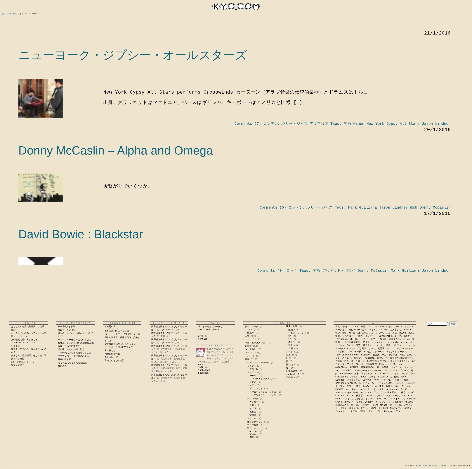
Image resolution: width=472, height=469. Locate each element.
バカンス (399, 383)
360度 (407, 336)
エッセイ (249, 339)
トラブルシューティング (398, 352)
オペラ (252, 408)
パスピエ (347, 399)
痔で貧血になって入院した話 (72, 363)
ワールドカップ (401, 326)
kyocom (236, 6)
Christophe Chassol (347, 377)
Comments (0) (273, 207)
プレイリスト (346, 386)
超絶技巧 (364, 405)
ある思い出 (110, 326)
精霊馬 (381, 348)
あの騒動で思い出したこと (24, 340)
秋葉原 (359, 395)
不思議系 (407, 408)
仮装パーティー (367, 411)
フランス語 (384, 333)
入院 (394, 333)
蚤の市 (404, 389)
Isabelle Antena (403, 402)
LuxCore (367, 386)
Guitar (253, 431)
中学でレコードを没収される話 (73, 356)
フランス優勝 (385, 383)
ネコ (370, 326)
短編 (290, 330)
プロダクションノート (388, 395)
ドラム (372, 330)
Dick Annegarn (391, 408)
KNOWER (339, 389)
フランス (249, 352)
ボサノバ (251, 418)
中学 (337, 333)
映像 (355, 392)
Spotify (383, 330)
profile (202, 336)
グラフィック (251, 326)
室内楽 (252, 415)
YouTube (353, 326)
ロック (291, 271)
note (200, 364)
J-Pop (252, 375)
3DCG (249, 329)
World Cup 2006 (358, 333)
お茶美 (385, 367)
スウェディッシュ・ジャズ (262, 392)
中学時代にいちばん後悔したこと (74, 353)
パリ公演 (117, 331)
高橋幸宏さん (342, 405)
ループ (397, 336)
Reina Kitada (379, 405)
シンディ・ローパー (376, 399)
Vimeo (404, 342)
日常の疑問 (291, 371)
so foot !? (292, 374)
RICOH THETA (406, 333)
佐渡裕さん (394, 339)
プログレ (253, 369)
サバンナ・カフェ (368, 339)
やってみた (250, 349)
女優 (290, 348)
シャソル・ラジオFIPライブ (120, 347)
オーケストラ (358, 361)
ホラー (291, 342)
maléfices (341, 367)
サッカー (379, 326)
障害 (360, 336)
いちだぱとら (349, 336)
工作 (412, 373)
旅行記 (289, 364)
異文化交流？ (17, 365)
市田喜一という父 (67, 330)
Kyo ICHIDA (167, 330)
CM (289, 336)
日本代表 (367, 380)
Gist (396, 348)
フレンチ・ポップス (259, 378)
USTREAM (365, 355)
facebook (340, 411)
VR (336, 370)
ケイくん (378, 342)
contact (202, 339)
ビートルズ (395, 405)
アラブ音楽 (319, 124)
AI (351, 339)
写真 (288, 355)
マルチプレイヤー (363, 370)
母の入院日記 (111, 357)
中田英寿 (354, 367)
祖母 (409, 355)
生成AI (250, 332)
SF (289, 339)
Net (348, 389)
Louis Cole (392, 342)
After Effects (383, 373)
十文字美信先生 (352, 342)
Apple (383, 339)
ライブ (350, 345)
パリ (249, 356)
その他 (289, 377)
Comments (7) (248, 124)
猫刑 (13, 330)
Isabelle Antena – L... (25, 342)
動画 (347, 124)
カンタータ (255, 402)
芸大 (358, 386)
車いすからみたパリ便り (210, 326)
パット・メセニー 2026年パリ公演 (122, 334)
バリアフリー (399, 345)
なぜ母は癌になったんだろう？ (120, 344)
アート (289, 352)
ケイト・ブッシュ (399, 370)
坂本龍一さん (392, 386)
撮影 (337, 336)
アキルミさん (353, 380)
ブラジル (359, 399)
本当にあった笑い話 (255, 342)
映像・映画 (291, 326)
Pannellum (346, 373)
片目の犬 (62, 366)
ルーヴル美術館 (369, 364)
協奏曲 (252, 412)
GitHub (406, 386)
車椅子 (357, 352)
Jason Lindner (436, 124)
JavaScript (385, 336)
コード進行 (346, 370)
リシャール (378, 352)
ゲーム (405, 339)
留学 (356, 373)
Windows (369, 358)
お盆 (406, 380)
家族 (363, 326)
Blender (408, 330)
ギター (363, 408)
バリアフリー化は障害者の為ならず (75, 340)
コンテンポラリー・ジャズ (285, 124)
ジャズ (250, 385)
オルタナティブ (255, 422)
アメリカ (367, 342)
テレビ (366, 352)
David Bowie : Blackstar (80, 234)
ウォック (15, 346)
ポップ (250, 372)
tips (288, 358)
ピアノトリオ (256, 388)
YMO (402, 355)
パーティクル (406, 367)
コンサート (370, 336)
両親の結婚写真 (112, 354)
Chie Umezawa (385, 411)
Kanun (358, 124)
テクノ (252, 382)
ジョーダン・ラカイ (391, 380)
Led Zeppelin (396, 399)
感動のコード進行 (358, 330)
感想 (388, 345)
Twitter (202, 367)
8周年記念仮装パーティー (24, 362)
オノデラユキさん (399, 361)
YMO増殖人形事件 (66, 326)
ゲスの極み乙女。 (389, 392)
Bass (252, 437)
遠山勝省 (379, 386)
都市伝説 (357, 358)
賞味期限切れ (367, 367)
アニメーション (296, 333)
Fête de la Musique (390, 364)
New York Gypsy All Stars (393, 124)
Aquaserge (392, 389)
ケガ (389, 348)
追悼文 (248, 346)
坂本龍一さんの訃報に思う (71, 349)
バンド (372, 333)
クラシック (252, 398)
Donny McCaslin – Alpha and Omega (115, 150)
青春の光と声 (64, 359)
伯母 (403, 392)
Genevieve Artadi (377, 361)
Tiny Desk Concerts (347, 355)
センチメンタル (383, 402)
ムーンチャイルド (367, 383)
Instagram (204, 370)
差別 (396, 377)
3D (357, 364)
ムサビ (372, 377)
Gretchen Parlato (345, 383)
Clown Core (384, 377)
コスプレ (352, 411)
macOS (377, 370)
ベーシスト (378, 389)
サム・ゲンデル (390, 355)
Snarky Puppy (343, 392)
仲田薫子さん (342, 361)
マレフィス (347, 364)
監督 (290, 345)
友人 (337, 326)
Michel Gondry (364, 402)
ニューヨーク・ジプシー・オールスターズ (132, 55)
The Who (369, 395)
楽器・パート (254, 428)
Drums (252, 434)
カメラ (394, 367)
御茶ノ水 (353, 408)
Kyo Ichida (430, 466)
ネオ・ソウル (401, 373)
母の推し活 (110, 350)
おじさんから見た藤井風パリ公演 (27, 326)
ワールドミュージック (258, 362)
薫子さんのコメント (373, 345)
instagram (341, 339)
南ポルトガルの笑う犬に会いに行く (394, 358)
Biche (350, 395)
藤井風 (376, 355)
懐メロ (354, 405)
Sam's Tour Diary (208, 329)
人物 (247, 336)
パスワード (375, 408)
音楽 (247, 359)
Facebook (203, 373)
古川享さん (395, 330)
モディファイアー (369, 392)
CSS (398, 411)
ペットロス (366, 373)
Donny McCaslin (435, 207)
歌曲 (251, 405)
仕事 (388, 326)
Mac (344, 333)
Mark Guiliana (362, 207)
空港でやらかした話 (114, 360)
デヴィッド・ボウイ (338, 271)
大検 (376, 380)
